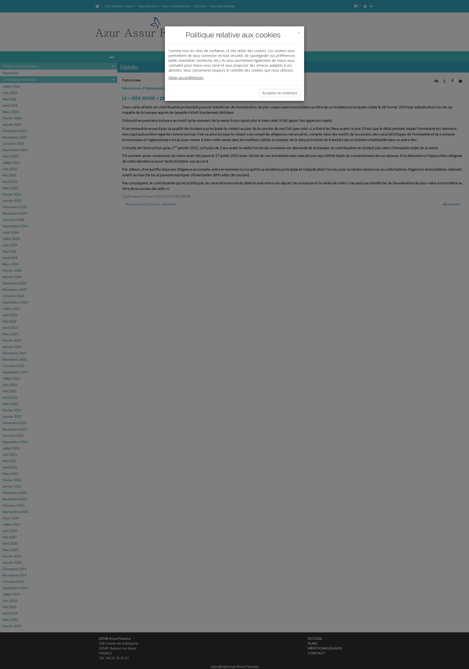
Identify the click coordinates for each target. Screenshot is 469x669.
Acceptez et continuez (279, 93)
